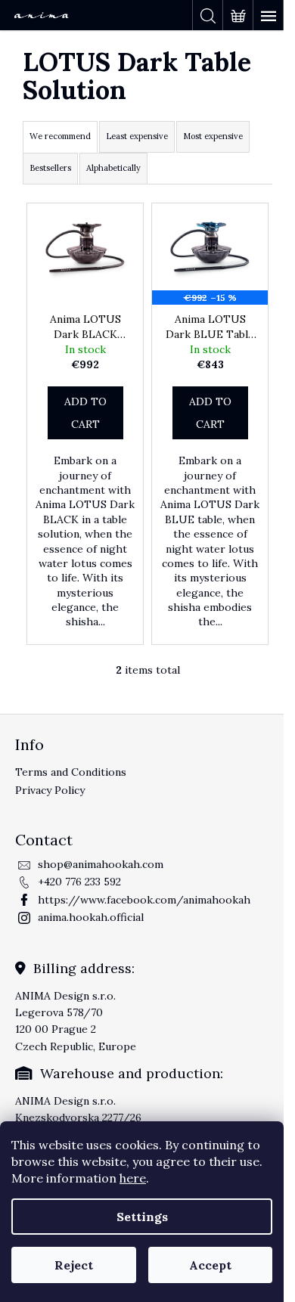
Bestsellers (50, 168)
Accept (210, 1265)
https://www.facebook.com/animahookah (144, 900)
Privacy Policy (50, 790)
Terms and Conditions (70, 772)
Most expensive (213, 136)
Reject (73, 1265)
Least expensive (137, 136)
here (133, 1178)
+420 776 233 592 (79, 881)
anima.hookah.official (91, 917)
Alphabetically (113, 168)
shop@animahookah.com (100, 864)
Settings (142, 1216)
